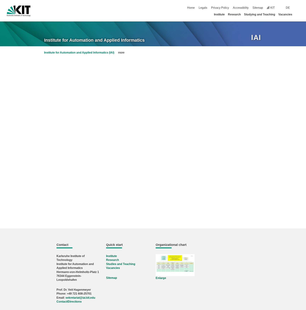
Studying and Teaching (259, 14)
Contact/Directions (69, 301)
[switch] (297, 7)
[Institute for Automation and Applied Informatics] (256, 38)
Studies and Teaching (120, 264)
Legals (203, 7)
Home (191, 7)
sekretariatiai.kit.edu (80, 297)
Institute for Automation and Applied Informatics (94, 40)
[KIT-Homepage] (18, 10)
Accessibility (241, 7)
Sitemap (258, 7)
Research (234, 14)
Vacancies (285, 14)
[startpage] (298, 14)
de (288, 7)
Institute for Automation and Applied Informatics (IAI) (79, 52)
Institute (219, 14)
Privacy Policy (220, 7)
